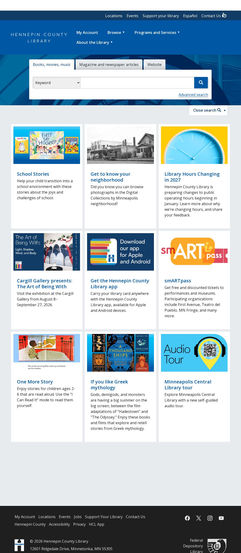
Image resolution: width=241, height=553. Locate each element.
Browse (114, 32)
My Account (25, 516)
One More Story (35, 382)
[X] (198, 518)
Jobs (78, 516)
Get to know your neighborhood (110, 177)
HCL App (96, 524)
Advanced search (193, 94)
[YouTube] (221, 518)
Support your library (161, 15)
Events (132, 15)
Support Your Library (104, 516)
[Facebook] (187, 518)
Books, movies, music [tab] (52, 64)
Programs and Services (155, 32)
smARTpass (178, 281)
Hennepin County (30, 524)
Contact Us (211, 15)
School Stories (33, 174)
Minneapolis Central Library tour (188, 384)
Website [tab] (154, 64)
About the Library (92, 42)
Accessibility (59, 524)
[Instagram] (210, 518)
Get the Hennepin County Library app (120, 283)
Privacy (79, 524)
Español (190, 15)
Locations (113, 15)
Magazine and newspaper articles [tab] (109, 64)
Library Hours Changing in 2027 (192, 177)
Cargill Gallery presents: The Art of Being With (44, 283)
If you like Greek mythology (109, 384)
